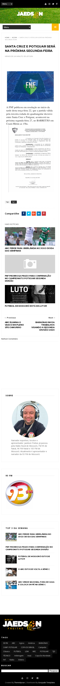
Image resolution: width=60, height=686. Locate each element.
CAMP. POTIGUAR (10, 647)
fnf (4, 660)
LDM (27, 651)
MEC (34, 651)
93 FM (5, 643)
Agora (14, 37)
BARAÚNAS (43, 643)
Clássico (6, 651)
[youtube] (45, 4)
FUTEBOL (17, 651)
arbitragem (18, 655)
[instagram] (49, 4)
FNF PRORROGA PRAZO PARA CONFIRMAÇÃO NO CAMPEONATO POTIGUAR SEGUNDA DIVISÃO (28, 278)
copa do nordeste (42, 655)
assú (29, 655)
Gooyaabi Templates (46, 682)
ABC (13, 643)
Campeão (42, 647)
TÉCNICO (6, 655)
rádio (12, 660)
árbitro (21, 660)
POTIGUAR (44, 651)
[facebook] (56, 4)
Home (7, 37)
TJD (53, 651)
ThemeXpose (19, 682)
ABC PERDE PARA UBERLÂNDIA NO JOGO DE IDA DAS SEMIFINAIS (29, 249)
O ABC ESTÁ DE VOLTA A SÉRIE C (34, 569)
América (31, 643)
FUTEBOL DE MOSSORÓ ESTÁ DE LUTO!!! (26, 306)
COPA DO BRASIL (27, 647)
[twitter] (53, 4)
